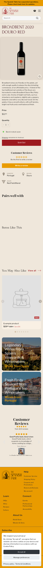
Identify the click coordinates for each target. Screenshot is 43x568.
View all (32, 270)
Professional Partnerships (27, 505)
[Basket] (34, 11)
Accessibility (27, 509)
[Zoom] (39, 76)
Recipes (6, 507)
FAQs (5, 500)
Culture (6, 510)
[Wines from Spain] (21, 354)
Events (25, 500)
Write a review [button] (21, 165)
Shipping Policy (29, 479)
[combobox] (21, 18)
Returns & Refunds (31, 488)
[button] (15, 331)
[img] (21, 426)
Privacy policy (8, 564)
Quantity (5, 120)
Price (4, 110)
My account (28, 491)
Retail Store (17, 519)
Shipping (5, 137)
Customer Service (30, 476)
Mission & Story (19, 523)
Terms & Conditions (23, 564)
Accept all (21, 552)
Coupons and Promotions (29, 484)
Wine (5, 504)
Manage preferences (21, 557)
